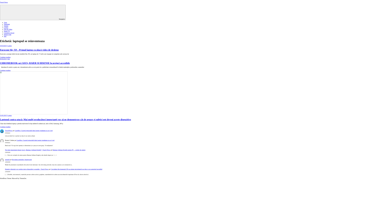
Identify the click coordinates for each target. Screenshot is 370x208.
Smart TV (7, 31)
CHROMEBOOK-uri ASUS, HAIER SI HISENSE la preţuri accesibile (35, 63)
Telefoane (7, 24)
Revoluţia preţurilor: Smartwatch (22, 159)
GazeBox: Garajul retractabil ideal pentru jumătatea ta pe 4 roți (34, 130)
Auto (5, 22)
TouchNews (8, 130)
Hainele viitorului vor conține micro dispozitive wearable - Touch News (27, 169)
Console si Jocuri (9, 33)
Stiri (5, 36)
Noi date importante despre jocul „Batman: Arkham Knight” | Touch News (27, 150)
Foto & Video (8, 29)
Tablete (6, 26)
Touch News (4, 2)
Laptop (6, 28)
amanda (7, 159)
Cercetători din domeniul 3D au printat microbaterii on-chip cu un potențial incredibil (76, 169)
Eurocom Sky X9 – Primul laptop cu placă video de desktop (29, 50)
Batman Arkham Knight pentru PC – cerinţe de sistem (69, 150)
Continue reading (5, 57)
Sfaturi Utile (7, 34)
